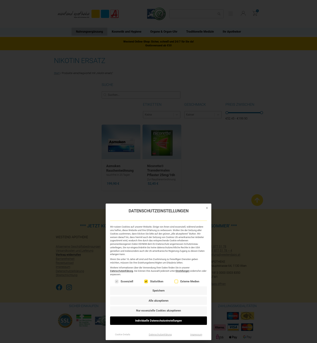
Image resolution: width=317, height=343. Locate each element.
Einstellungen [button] (183, 271)
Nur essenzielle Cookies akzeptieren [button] (158, 310)
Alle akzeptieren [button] (158, 300)
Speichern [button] (158, 290)
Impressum (196, 334)
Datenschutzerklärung (121, 271)
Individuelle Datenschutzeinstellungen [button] (158, 320)
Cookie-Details (122, 334)
